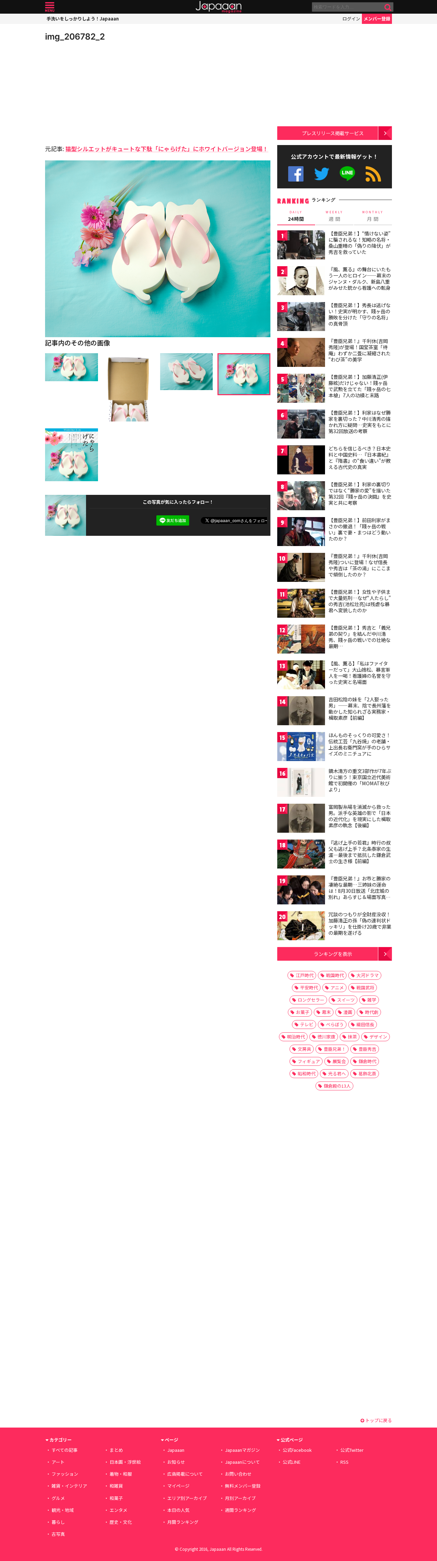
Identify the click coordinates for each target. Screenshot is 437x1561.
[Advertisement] (101, 92)
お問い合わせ (238, 1474)
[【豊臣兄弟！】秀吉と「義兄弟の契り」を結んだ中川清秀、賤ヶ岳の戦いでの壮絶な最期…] (301, 640)
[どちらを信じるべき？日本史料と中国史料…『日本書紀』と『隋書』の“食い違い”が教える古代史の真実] (301, 460)
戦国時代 (335, 975)
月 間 (372, 216)
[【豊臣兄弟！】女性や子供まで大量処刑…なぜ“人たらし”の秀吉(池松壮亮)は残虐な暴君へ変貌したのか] (301, 604)
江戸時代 (304, 975)
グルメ (58, 1498)
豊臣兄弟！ (335, 1049)
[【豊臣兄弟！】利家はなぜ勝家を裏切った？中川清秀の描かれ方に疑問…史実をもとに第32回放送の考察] (301, 425)
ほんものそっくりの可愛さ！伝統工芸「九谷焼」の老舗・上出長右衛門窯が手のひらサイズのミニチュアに (359, 744)
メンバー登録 (377, 18)
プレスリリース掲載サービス (333, 133)
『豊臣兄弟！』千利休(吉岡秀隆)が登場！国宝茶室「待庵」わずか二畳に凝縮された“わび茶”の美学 (359, 350)
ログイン (351, 18)
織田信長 (365, 1024)
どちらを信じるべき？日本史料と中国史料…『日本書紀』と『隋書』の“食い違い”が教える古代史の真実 (359, 457)
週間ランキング (240, 1510)
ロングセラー (311, 1000)
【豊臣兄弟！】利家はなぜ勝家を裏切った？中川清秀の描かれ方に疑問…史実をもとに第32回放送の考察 (359, 421)
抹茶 (352, 1036)
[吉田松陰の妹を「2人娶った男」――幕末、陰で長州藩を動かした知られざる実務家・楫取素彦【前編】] (301, 711)
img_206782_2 (75, 36)
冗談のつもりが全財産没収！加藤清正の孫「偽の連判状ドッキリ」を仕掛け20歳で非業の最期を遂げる (359, 923)
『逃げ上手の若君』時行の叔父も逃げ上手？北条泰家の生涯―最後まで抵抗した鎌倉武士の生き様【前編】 (359, 851)
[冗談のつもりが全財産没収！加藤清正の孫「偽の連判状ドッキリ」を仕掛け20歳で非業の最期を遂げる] (301, 926)
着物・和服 (121, 1474)
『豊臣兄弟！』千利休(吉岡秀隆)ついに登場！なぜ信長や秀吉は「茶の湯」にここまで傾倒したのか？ (359, 565)
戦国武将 (365, 987)
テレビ (306, 1024)
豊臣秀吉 (367, 1049)
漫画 (347, 1012)
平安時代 (309, 987)
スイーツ (346, 1000)
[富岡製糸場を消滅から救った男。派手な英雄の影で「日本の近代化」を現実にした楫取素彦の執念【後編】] (301, 819)
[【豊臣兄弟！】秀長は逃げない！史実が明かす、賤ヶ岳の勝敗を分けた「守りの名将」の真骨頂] (301, 317)
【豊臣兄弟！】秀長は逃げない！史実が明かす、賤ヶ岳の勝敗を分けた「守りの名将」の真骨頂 (359, 314)
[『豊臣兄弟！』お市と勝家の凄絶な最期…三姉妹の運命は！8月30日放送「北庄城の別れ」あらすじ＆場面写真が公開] (301, 890)
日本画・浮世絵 (125, 1462)
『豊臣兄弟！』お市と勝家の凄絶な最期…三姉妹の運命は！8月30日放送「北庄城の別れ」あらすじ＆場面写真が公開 (359, 890)
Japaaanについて (242, 1462)
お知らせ (176, 1462)
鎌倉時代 (367, 1061)
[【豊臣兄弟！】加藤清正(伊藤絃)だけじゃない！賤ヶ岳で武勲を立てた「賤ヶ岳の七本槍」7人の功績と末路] (301, 389)
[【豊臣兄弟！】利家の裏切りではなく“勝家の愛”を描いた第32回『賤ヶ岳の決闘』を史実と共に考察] (301, 496)
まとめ (116, 1450)
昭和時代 (306, 1073)
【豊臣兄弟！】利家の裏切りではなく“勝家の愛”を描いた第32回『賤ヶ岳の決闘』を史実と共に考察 (359, 493)
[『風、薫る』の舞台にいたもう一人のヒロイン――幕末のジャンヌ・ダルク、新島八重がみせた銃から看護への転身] (301, 281)
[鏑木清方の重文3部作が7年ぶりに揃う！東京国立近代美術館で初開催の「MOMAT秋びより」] (301, 783)
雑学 (371, 1000)
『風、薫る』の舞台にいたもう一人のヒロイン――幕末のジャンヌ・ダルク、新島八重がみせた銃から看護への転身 (359, 278)
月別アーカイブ (240, 1498)
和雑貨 (116, 1486)
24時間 (296, 216)
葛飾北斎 (367, 1073)
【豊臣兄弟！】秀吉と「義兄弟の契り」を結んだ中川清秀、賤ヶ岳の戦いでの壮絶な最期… (359, 636)
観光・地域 (63, 1510)
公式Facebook (295, 174)
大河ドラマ (367, 975)
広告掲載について (185, 1474)
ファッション (65, 1474)
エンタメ (118, 1510)
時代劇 (371, 1012)
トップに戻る (378, 1420)
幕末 (326, 1012)
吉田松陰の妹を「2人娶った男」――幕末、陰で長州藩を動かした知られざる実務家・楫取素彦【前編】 (359, 708)
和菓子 (116, 1498)
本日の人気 (178, 1510)
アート (58, 1462)
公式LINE (347, 174)
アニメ (337, 987)
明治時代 (296, 1036)
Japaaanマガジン (242, 1450)
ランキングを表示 (333, 953)
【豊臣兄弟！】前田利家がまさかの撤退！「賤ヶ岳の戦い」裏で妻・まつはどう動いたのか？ (359, 529)
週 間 (334, 216)
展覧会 (339, 1061)
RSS (373, 174)
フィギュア (309, 1061)
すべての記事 (64, 1450)
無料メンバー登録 (242, 1486)
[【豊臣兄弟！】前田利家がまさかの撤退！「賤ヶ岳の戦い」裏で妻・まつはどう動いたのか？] (301, 532)
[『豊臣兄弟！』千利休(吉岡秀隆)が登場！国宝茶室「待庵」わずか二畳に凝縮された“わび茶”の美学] (301, 353)
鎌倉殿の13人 (337, 1086)
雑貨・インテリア (69, 1486)
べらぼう (335, 1024)
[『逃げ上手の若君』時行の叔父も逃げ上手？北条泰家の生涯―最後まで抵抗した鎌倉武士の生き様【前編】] (301, 855)
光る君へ (337, 1073)
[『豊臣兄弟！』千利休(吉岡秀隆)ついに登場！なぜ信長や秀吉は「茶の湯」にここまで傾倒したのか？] (301, 568)
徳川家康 (326, 1036)
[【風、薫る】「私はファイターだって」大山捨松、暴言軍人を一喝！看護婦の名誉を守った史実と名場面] (301, 675)
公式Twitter (321, 174)
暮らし (58, 1522)
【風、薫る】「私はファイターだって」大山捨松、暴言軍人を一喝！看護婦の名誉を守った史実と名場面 (359, 672)
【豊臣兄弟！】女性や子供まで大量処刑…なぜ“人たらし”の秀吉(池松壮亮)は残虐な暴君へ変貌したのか (359, 601)
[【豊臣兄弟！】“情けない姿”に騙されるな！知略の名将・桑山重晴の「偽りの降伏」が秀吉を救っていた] (301, 245)
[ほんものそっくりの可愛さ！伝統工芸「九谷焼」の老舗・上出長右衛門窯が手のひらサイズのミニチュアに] (301, 747)
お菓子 (302, 1012)
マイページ (178, 1486)
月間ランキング (182, 1522)
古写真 (58, 1534)
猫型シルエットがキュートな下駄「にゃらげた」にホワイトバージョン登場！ (166, 148)
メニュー (49, 7)
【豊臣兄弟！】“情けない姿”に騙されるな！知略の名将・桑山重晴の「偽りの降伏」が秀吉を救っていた (359, 242)
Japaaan (218, 7)
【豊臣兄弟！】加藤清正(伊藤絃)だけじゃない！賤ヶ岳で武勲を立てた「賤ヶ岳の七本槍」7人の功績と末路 (359, 386)
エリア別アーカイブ (187, 1498)
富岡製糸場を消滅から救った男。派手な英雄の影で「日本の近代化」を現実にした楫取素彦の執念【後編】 (359, 816)
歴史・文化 (121, 1522)
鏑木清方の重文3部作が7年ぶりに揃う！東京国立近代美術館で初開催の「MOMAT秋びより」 (359, 780)
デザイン (378, 1036)
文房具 (304, 1049)
